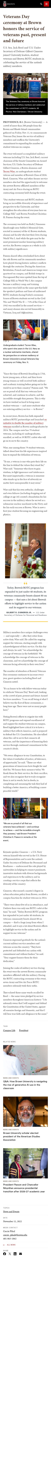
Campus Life (9, 1030)
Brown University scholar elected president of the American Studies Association (21, 1136)
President (23, 1030)
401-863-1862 (9, 1238)
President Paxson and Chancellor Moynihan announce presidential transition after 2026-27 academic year (24, 1188)
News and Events (11, 1211)
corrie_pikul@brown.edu (15, 1234)
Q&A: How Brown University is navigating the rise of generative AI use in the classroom (25, 1084)
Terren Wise (9, 171)
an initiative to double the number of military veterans (25, 423)
